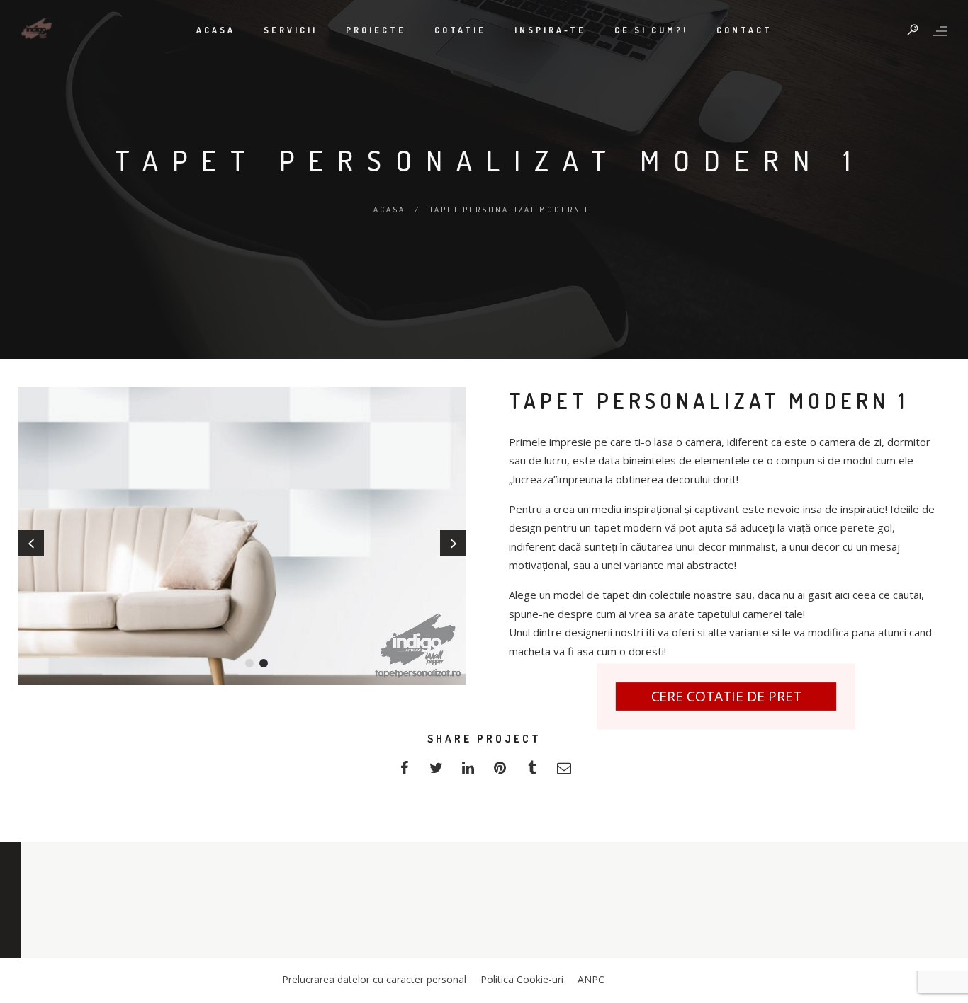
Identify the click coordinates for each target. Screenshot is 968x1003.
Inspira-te (550, 30)
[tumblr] (532, 772)
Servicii (290, 30)
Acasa (215, 30)
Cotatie (460, 30)
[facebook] (404, 772)
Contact (744, 30)
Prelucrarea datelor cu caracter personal (374, 979)
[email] (564, 772)
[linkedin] (468, 772)
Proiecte (376, 30)
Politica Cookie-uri (521, 979)
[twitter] (436, 772)
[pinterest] (500, 772)
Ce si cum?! (651, 30)
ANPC (591, 979)
